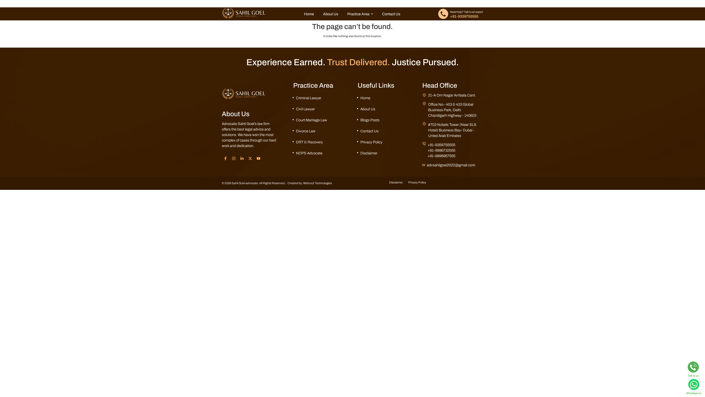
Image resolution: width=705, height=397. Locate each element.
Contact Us (391, 14)
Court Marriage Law (311, 120)
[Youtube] (258, 158)
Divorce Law (305, 131)
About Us (330, 14)
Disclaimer (368, 153)
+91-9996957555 (441, 156)
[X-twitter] (250, 158)
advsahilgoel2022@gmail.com (451, 165)
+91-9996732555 (441, 150)
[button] (360, 14)
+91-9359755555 (464, 16)
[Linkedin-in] (242, 158)
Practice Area (358, 14)
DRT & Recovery (309, 142)
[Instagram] (233, 158)
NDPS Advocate (309, 153)
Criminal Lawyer (308, 98)
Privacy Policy (371, 142)
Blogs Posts (369, 120)
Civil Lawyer (305, 109)
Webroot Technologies (317, 183)
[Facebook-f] (225, 158)
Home (309, 14)
